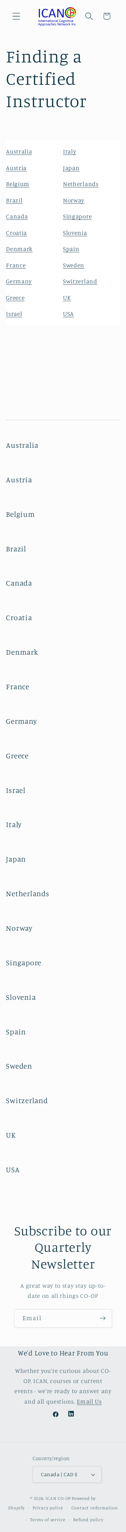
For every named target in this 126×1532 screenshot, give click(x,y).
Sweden (73, 265)
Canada (17, 216)
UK (67, 297)
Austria (16, 167)
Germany (19, 281)
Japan (71, 167)
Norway (73, 200)
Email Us (89, 1401)
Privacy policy (48, 1507)
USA (68, 313)
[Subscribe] (103, 1318)
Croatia (16, 232)
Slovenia (75, 232)
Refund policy (88, 1519)
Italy (69, 151)
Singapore (77, 216)
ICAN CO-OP (58, 1498)
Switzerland (80, 281)
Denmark (19, 248)
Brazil (14, 200)
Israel (14, 313)
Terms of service (47, 1519)
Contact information (94, 1507)
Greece (15, 297)
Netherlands (81, 183)
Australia (19, 151)
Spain (71, 248)
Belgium (17, 183)
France (16, 265)
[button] (16, 16)
